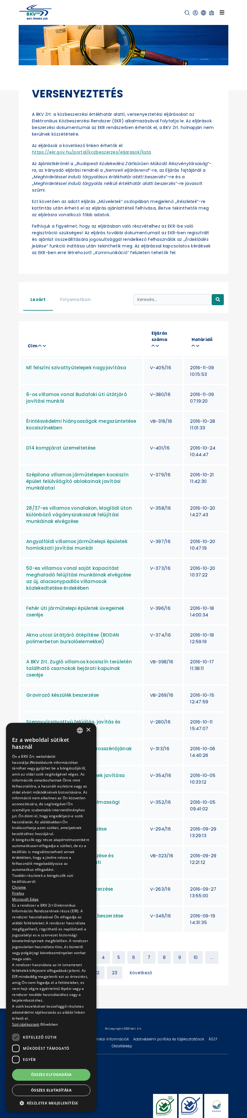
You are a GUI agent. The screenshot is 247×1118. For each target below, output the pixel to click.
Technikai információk (109, 1039)
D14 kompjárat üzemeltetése (61, 448)
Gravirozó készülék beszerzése (62, 695)
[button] (187, 13)
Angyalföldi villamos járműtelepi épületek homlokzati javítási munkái (76, 544)
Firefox (18, 893)
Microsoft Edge (25, 899)
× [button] (88, 730)
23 (114, 973)
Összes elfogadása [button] (51, 1074)
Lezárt (38, 299)
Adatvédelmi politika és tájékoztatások (169, 1039)
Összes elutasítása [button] (51, 1090)
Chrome (19, 887)
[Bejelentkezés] (195, 13)
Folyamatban (75, 299)
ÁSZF (212, 1039)
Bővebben (49, 1024)
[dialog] (51, 917)
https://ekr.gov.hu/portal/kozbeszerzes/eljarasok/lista (91, 152)
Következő (141, 973)
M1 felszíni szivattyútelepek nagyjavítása (76, 367)
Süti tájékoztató (25, 1024)
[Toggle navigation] (222, 12)
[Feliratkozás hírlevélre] (212, 13)
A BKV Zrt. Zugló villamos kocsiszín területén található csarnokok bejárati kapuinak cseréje (79, 668)
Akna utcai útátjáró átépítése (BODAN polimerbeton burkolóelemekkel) (72, 638)
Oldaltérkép (122, 1046)
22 (97, 973)
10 (196, 957)
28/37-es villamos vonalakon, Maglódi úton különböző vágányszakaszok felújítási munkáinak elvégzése (79, 514)
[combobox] (80, 730)
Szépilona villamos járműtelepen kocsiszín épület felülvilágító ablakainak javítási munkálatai (77, 481)
